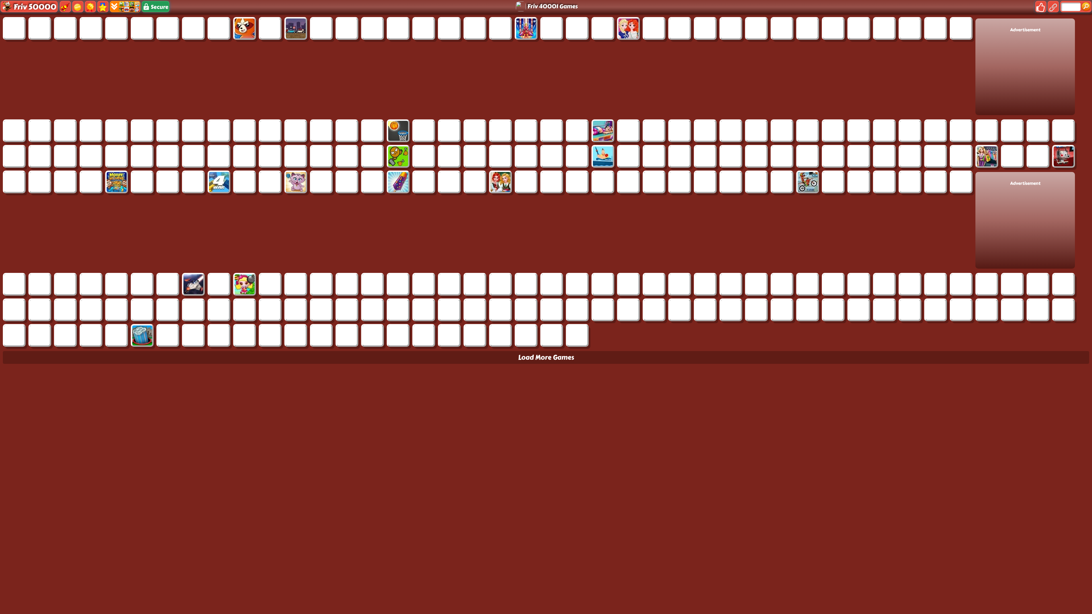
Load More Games (546, 357)
